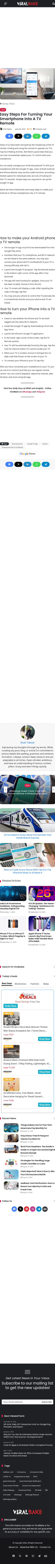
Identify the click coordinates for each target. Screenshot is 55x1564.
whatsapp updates (10, 1499)
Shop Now (44, 1038)
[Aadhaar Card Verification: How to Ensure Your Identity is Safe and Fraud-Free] (11, 1185)
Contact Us (45, 1547)
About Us (13, 1547)
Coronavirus (21, 1472)
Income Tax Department (31, 1486)
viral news (7, 1495)
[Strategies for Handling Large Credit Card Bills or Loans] (11, 1163)
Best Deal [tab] (7, 983)
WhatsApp (27, 391)
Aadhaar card (8, 1472)
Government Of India (11, 1486)
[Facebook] (9, 136)
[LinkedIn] (27, 136)
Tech (12, 103)
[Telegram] (46, 136)
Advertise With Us (29, 1547)
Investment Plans (24, 1490)
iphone (45, 444)
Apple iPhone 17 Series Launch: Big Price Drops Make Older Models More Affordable (41, 937)
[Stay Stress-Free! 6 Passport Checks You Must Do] (11, 1138)
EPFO (35, 1476)
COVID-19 (6, 1476)
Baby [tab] (46, 983)
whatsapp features (32, 1495)
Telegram (40, 391)
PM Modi (38, 1490)
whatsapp (17, 1495)
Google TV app (32, 444)
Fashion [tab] (35, 983)
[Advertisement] (27, 37)
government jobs (9, 1481)
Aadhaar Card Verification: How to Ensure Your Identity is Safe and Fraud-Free (38, 1186)
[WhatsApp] (37, 136)
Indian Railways (9, 1490)
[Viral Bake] (27, 3)
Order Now (10, 1005)
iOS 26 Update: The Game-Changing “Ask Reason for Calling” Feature (42, 906)
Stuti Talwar (7, 129)
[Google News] (27, 454)
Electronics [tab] (20, 983)
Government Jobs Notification (30, 1481)
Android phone (17, 444)
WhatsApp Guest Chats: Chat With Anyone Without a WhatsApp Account (28, 792)
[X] (18, 136)
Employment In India (22, 1476)
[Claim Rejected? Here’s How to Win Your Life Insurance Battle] (11, 1175)
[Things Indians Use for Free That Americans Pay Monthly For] (11, 1127)
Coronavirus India (36, 1472)
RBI (46, 1490)
